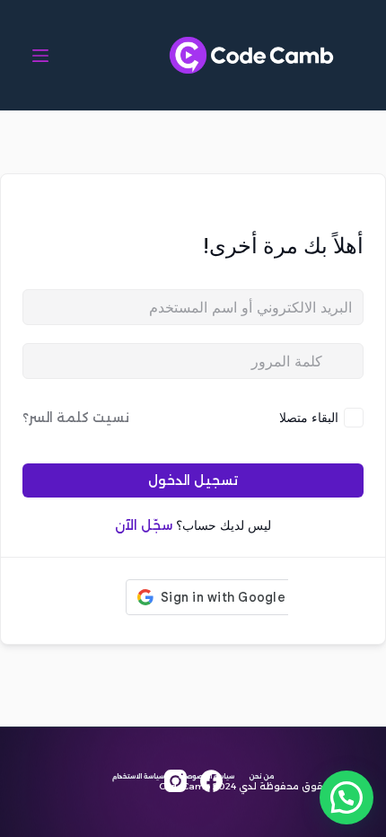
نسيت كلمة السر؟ (75, 418)
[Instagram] (175, 781)
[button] (346, 797)
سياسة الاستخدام (138, 776)
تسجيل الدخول (193, 480)
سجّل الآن (143, 525)
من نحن (261, 776)
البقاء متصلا (308, 417)
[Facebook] (211, 781)
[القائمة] (40, 56)
